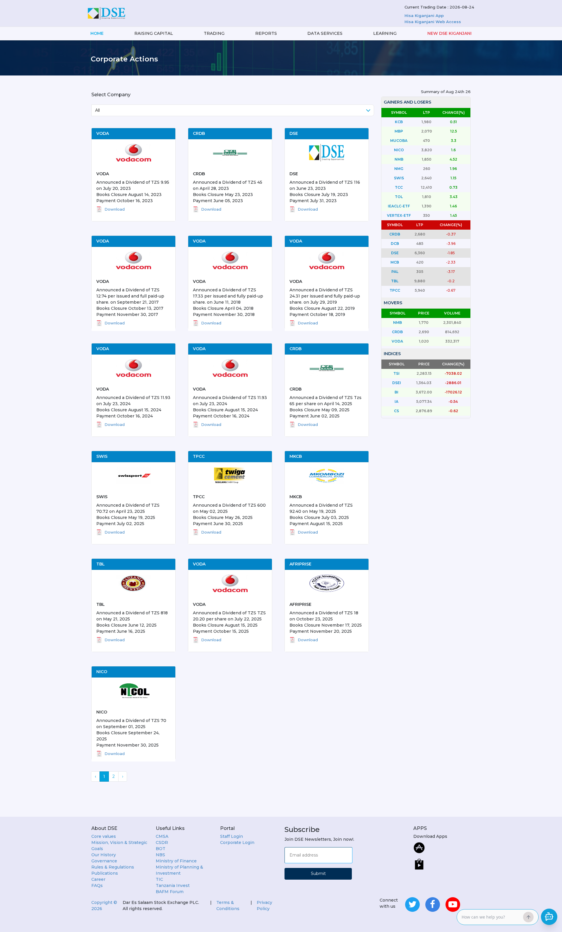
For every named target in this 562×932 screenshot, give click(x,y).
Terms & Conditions (227, 905)
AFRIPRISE (300, 604)
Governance (104, 861)
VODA (102, 173)
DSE (293, 173)
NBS (160, 854)
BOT (160, 848)
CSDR (162, 842)
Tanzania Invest (173, 885)
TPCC (199, 496)
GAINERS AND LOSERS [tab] (407, 102)
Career (98, 879)
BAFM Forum (170, 891)
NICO (101, 712)
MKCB (295, 496)
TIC (159, 879)
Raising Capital (153, 33)
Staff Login (231, 836)
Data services (324, 33)
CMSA (162, 836)
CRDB (199, 173)
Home (97, 33)
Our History (103, 854)
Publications (104, 873)
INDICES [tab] (392, 353)
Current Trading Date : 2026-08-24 (439, 7)
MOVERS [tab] (393, 302)
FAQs (97, 885)
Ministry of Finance (176, 861)
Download (114, 209)
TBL (100, 604)
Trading (214, 33)
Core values (103, 836)
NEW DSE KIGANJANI (449, 33)
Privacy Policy (264, 905)
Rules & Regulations (112, 867)
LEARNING (385, 33)
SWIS (101, 496)
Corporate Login (237, 842)
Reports (266, 33)
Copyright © (104, 905)
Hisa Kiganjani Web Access (433, 21)
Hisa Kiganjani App (424, 15)
